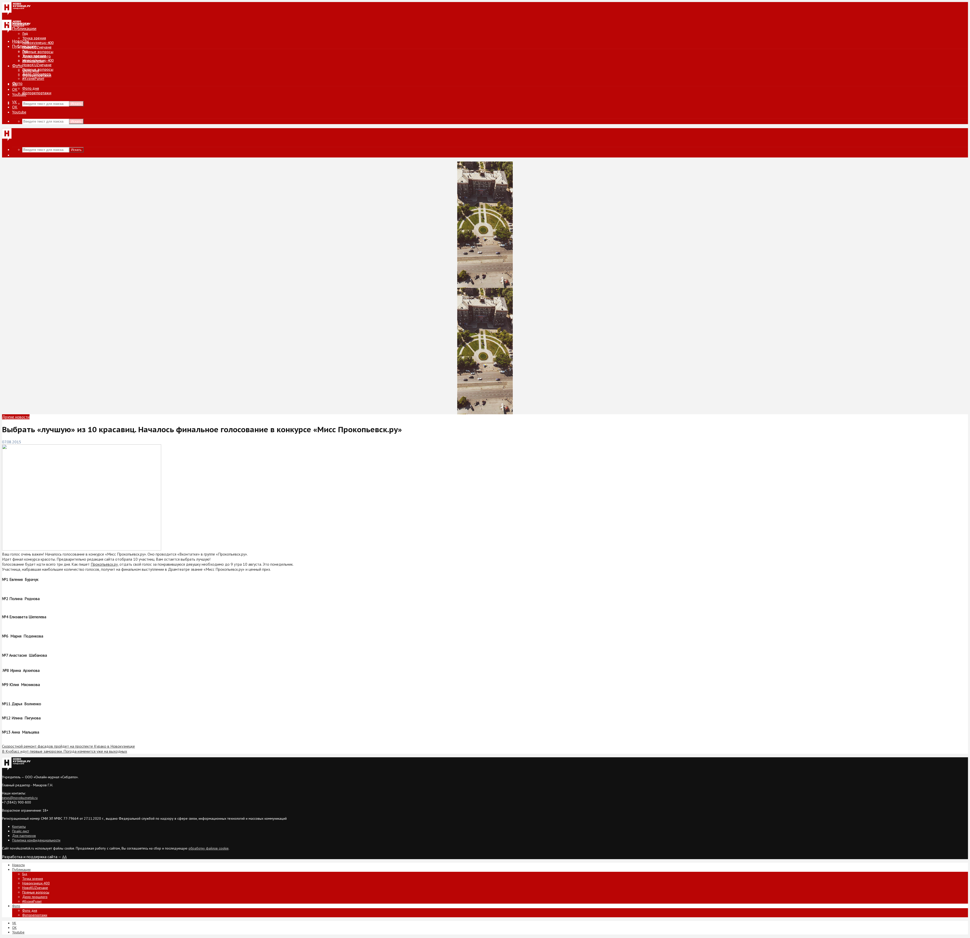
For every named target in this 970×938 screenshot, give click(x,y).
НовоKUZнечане (37, 47)
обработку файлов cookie (208, 848)
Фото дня (30, 88)
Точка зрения (34, 38)
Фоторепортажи (36, 93)
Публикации (24, 46)
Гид (25, 51)
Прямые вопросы (37, 52)
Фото (17, 65)
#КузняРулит (33, 78)
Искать (76, 104)
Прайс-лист (20, 831)
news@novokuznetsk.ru (20, 797)
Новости (20, 41)
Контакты (19, 826)
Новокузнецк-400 (38, 42)
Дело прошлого (36, 74)
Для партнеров (24, 835)
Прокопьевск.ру (104, 564)
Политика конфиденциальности (36, 840)
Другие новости (16, 416)
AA (64, 856)
